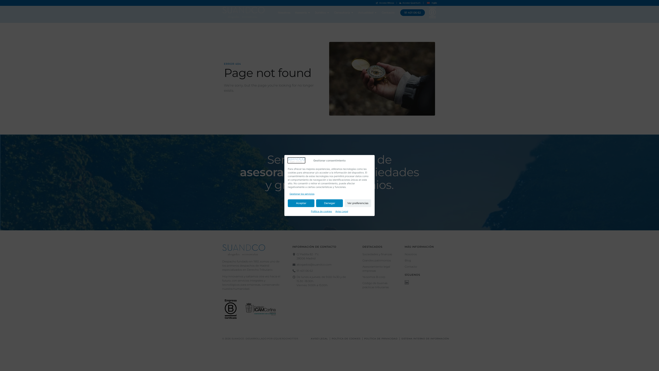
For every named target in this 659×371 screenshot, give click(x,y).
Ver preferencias (357, 203)
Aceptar (301, 203)
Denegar (329, 203)
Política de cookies (321, 211)
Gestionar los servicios (302, 193)
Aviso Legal (341, 211)
